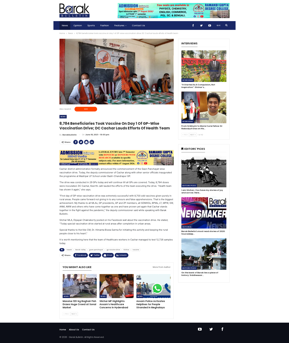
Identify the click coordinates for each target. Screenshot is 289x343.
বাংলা (218, 25)
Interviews (187, 80)
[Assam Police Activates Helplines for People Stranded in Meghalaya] (153, 286)
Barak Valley (80, 250)
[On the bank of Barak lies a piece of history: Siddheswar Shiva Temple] (203, 254)
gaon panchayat (96, 250)
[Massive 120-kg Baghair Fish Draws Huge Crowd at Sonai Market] (80, 286)
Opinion (77, 25)
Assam (69, 250)
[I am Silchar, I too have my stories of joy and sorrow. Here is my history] (203, 171)
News (65, 25)
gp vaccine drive (113, 250)
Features (119, 25)
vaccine (136, 250)
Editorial (187, 227)
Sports (91, 25)
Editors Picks (189, 185)
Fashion (104, 25)
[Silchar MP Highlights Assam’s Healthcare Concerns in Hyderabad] (116, 286)
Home (62, 329)
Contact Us (138, 25)
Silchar (126, 250)
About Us (74, 329)
